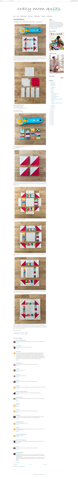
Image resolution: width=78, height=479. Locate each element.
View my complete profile (53, 28)
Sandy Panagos (18, 397)
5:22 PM (17, 424)
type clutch (52, 100)
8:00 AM (17, 400)
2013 (51, 115)
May (52, 91)
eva (16, 446)
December (53, 83)
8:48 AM (17, 406)
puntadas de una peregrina (20, 434)
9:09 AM (17, 449)
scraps (20, 333)
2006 (51, 124)
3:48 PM (17, 460)
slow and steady (53, 97)
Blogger (43, 474)
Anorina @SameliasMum (20, 340)
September (53, 87)
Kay (16, 409)
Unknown (17, 351)
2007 (51, 123)
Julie (17, 380)
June (52, 89)
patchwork (17, 333)
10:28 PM (17, 382)
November (53, 84)
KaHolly (17, 415)
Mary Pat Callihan (19, 452)
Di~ (16, 368)
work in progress (26, 333)
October (52, 85)
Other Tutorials (30, 16)
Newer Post (15, 464)
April (52, 92)
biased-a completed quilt (55, 96)
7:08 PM (17, 365)
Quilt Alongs (43, 16)
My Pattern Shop (49, 16)
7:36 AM (17, 394)
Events (18, 16)
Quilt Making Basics (37, 16)
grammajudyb (18, 363)
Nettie (17, 427)
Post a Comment (17, 462)
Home (14, 16)
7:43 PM (17, 371)
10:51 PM (17, 388)
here (29, 58)
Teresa (17, 374)
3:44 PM (17, 431)
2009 (51, 120)
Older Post (45, 464)
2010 (51, 119)
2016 (51, 111)
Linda (17, 385)
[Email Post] (26, 332)
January (52, 108)
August (52, 88)
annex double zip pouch (54, 93)
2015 (51, 112)
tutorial (22, 333)
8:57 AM (17, 412)
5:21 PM (17, 348)
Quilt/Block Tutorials (23, 16)
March (52, 105)
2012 (51, 116)
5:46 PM (17, 443)
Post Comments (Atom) (21, 466)
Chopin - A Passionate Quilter (21, 391)
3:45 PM (17, 342)
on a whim (52, 101)
